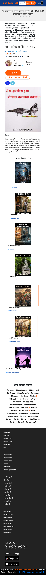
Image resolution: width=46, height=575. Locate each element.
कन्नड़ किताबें (7, 501)
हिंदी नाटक (34, 399)
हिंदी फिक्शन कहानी (34, 390)
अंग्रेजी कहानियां (8, 520)
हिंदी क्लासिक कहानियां (23, 393)
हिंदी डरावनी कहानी (12, 413)
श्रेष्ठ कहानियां (8, 455)
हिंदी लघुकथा (23, 51)
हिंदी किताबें (7, 480)
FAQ (5, 447)
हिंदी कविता (33, 396)
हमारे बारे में (7, 432)
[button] (24, 3)
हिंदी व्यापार (9, 419)
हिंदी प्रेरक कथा (11, 393)
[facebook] (6, 546)
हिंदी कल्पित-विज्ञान (33, 416)
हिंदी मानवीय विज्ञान (14, 408)
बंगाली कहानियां (8, 523)
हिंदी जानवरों (24, 419)
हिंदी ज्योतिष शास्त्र (35, 419)
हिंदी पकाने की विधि (23, 410)
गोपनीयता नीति (8, 438)
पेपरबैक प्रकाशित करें (10, 470)
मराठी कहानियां (8, 517)
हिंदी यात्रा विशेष (14, 399)
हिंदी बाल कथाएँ (35, 393)
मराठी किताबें (7, 486)
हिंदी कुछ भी (21, 422)
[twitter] (15, 546)
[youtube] (20, 546)
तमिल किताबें (7, 489)
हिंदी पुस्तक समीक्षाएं (13, 416)
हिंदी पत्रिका (24, 396)
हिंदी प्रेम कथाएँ (17, 402)
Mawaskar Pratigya (13, 372)
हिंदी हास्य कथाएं (15, 396)
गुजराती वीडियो (8, 461)
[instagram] (11, 546)
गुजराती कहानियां (8, 514)
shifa (15, 187)
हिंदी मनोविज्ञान (24, 408)
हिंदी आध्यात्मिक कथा (21, 390)
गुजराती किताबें (8, 483)
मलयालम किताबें (8, 498)
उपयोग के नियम (8, 441)
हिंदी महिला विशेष (24, 399)
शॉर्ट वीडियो (7, 467)
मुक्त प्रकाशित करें (30, 3)
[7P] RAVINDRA (10, 51)
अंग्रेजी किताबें (8, 477)
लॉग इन (40, 3)
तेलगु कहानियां (8, 532)
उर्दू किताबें (7, 504)
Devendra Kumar (15, 341)
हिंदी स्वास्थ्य (34, 408)
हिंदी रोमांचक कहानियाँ (30, 405)
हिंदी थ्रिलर (23, 416)
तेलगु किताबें (7, 492)
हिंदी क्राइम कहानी (31, 422)
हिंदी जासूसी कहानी (28, 402)
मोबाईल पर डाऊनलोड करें (20, 77)
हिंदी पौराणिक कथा (34, 413)
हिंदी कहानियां (7, 511)
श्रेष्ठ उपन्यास (8, 458)
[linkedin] (24, 546)
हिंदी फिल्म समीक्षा (23, 413)
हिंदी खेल (16, 419)
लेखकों (6, 464)
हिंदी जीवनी (14, 410)
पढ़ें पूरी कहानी (13, 72)
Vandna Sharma (16, 280)
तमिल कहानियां (8, 529)
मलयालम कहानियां (9, 526)
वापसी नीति (7, 444)
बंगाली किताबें (7, 495)
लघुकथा (28, 64)
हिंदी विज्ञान (13, 422)
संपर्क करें (6, 435)
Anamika (12, 249)
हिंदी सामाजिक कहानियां (16, 405)
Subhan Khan (15, 218)
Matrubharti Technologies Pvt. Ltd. (26, 570)
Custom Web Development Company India (31, 572)
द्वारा (13, 187)
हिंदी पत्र (33, 410)
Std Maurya (13, 310)
